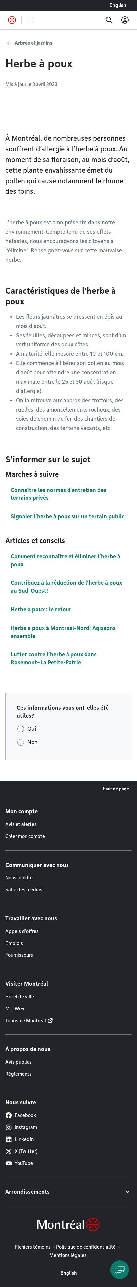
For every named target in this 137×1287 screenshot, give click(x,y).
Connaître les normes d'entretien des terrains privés (58, 494)
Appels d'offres (22, 931)
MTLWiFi (14, 1008)
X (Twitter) (26, 1151)
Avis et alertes (21, 824)
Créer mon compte (25, 836)
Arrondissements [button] (27, 1192)
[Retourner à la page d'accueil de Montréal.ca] (12, 20)
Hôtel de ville (19, 996)
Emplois (14, 943)
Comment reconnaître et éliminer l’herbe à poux (65, 560)
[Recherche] (109, 20)
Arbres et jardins (33, 43)
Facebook (25, 1115)
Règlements (18, 1074)
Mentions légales (68, 1255)
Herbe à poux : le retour (41, 609)
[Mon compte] (125, 20)
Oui (31, 729)
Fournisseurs (19, 955)
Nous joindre (19, 877)
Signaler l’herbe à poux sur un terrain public (67, 516)
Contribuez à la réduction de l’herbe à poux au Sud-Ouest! (66, 587)
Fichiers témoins (33, 1246)
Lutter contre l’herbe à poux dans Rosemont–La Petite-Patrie (54, 658)
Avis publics (18, 1062)
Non (32, 742)
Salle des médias (23, 889)
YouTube (24, 1163)
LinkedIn (24, 1139)
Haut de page (116, 788)
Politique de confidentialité (86, 1246)
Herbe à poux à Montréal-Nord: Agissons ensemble (63, 632)
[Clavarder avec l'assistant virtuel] (119, 1269)
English (117, 5)
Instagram (26, 1127)
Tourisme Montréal (25, 1020)
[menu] (31, 20)
